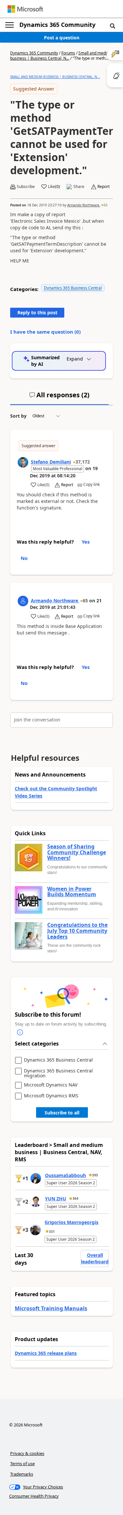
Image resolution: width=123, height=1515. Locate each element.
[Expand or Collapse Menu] (9, 25)
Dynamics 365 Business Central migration (58, 1073)
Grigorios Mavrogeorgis (71, 1222)
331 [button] (52, 1231)
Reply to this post (37, 312)
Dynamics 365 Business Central (73, 288)
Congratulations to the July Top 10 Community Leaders (77, 931)
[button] (112, 25)
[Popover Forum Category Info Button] (20, 1032)
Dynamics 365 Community (57, 25)
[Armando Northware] (23, 601)
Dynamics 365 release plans (46, 1353)
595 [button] (95, 1175)
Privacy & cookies (27, 1453)
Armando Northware (83, 205)
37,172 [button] (82, 462)
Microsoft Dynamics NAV (50, 1085)
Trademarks (21, 1474)
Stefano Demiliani (51, 462)
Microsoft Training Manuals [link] (51, 1308)
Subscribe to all (62, 1113)
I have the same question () (45, 331)
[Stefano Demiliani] (23, 462)
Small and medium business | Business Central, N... (61, 55)
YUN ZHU (55, 1198)
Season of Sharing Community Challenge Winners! (76, 852)
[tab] (59, 397)
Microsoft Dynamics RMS (51, 1096)
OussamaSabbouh (65, 1175)
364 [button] (75, 1198)
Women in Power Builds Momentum (71, 892)
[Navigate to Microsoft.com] (25, 9)
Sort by (18, 416)
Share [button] (78, 186)
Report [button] (103, 186)
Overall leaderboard (95, 1258)
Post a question (61, 37)
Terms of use (22, 1463)
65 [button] (106, 205)
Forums (68, 53)
